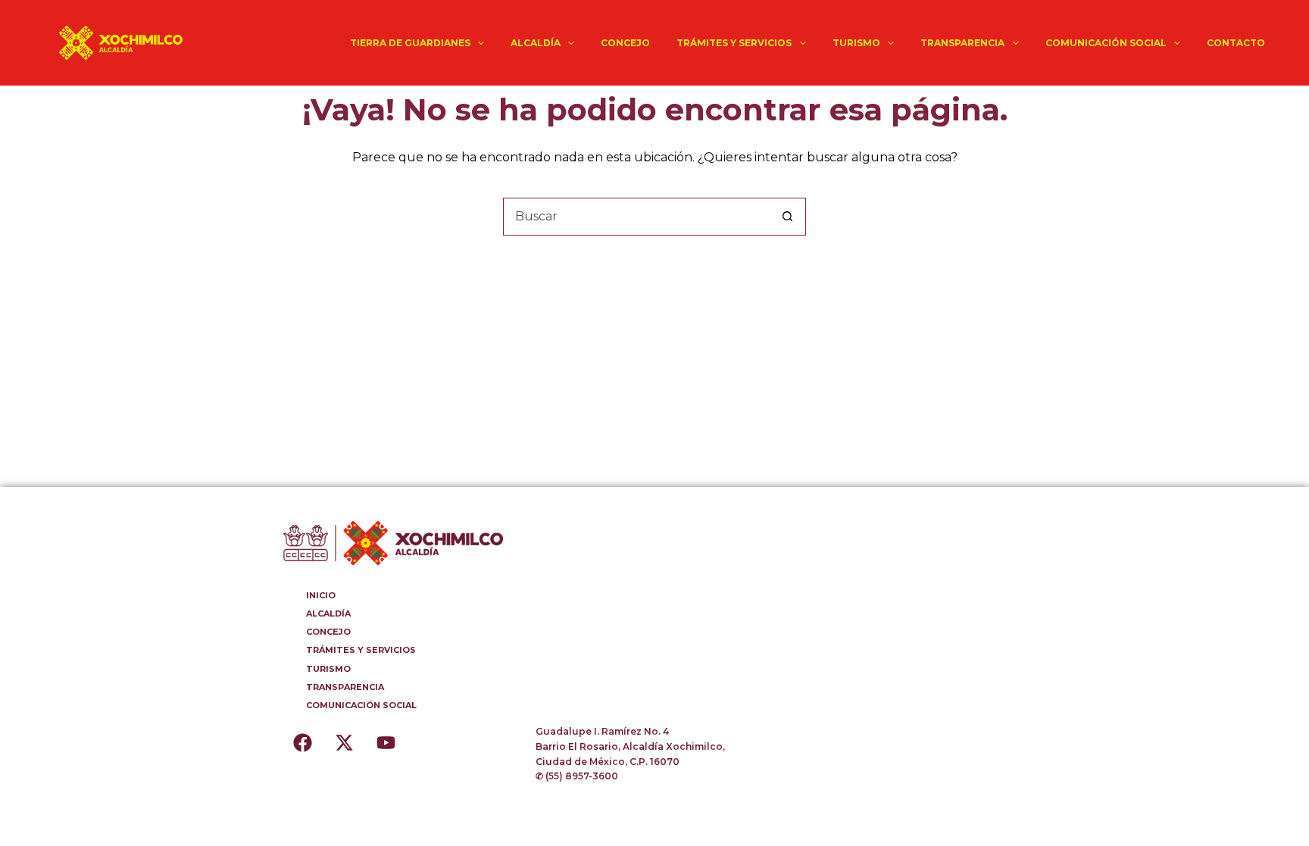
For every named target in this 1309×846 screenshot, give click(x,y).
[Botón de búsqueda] (787, 216)
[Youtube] (386, 743)
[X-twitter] (344, 743)
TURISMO (856, 42)
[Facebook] (302, 743)
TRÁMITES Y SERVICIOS (734, 42)
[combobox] (636, 217)
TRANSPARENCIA (962, 42)
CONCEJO (625, 42)
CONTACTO (1236, 42)
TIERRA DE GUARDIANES (410, 42)
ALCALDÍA (536, 42)
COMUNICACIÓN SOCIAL (1106, 42)
